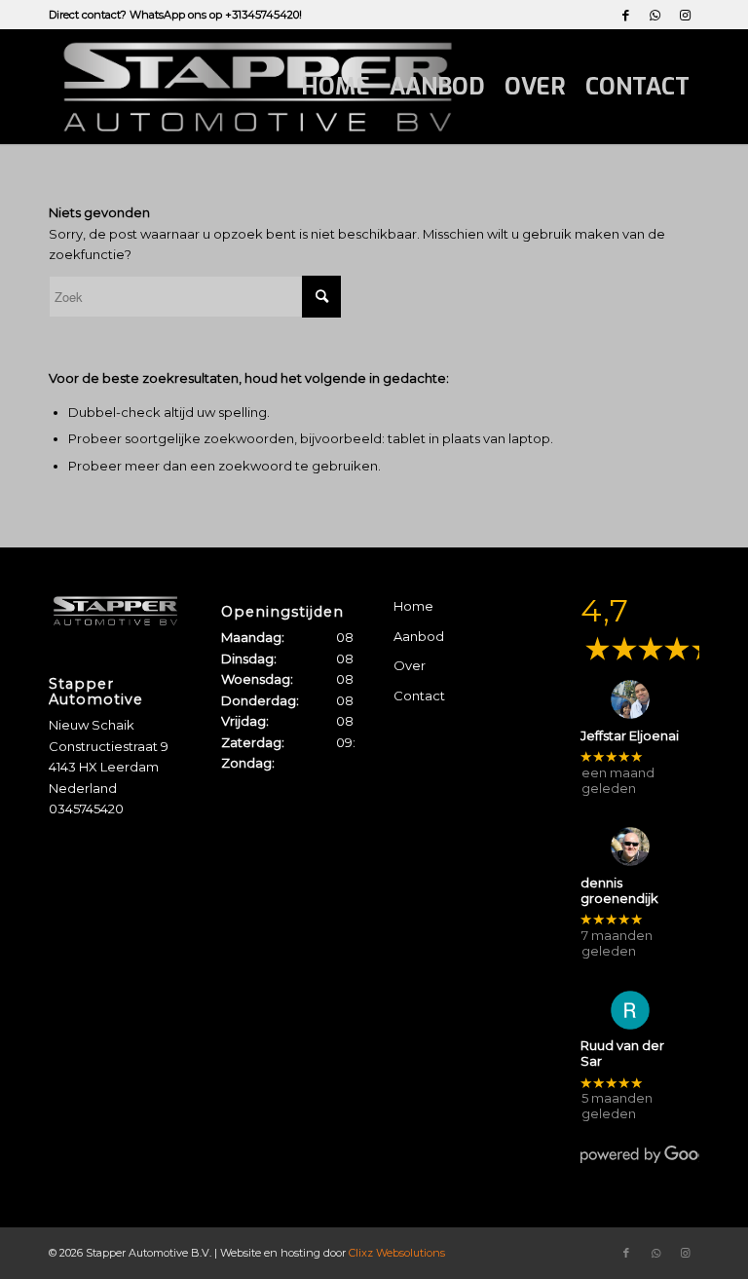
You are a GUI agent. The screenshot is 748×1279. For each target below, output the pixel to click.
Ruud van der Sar (622, 1053)
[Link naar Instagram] (684, 14)
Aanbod (418, 636)
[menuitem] (335, 86)
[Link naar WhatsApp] (655, 14)
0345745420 (86, 808)
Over (409, 665)
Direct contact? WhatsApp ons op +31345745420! (175, 14)
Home (413, 606)
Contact (419, 695)
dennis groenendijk (619, 891)
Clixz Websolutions (397, 1253)
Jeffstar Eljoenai (629, 736)
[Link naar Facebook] (626, 14)
